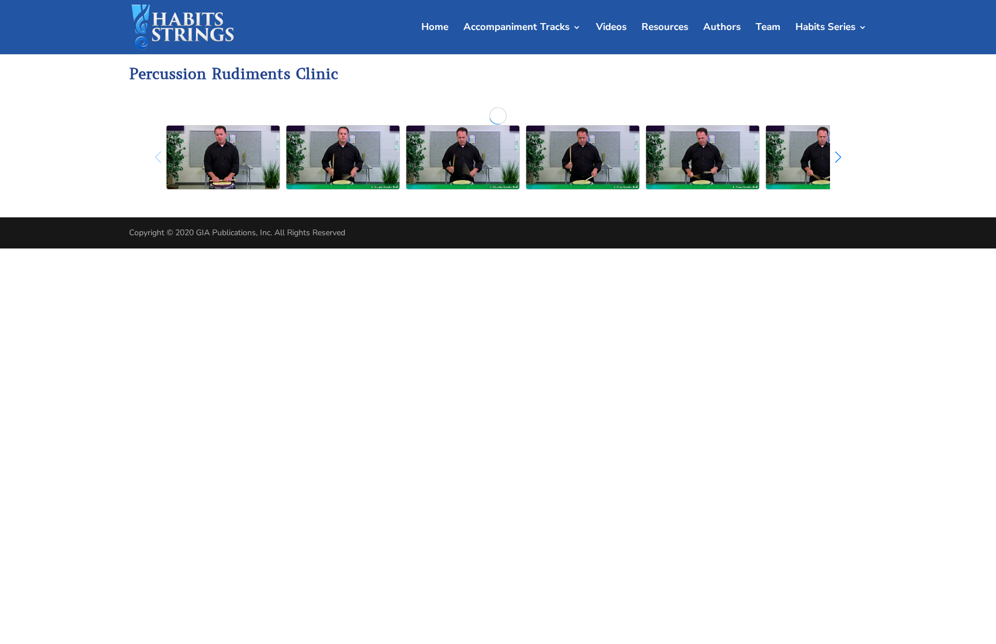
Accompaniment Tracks (516, 28)
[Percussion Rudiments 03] (583, 157)
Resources (665, 28)
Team (768, 28)
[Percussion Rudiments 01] (343, 157)
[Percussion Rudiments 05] (822, 157)
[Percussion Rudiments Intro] (223, 157)
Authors (722, 28)
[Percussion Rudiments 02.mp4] (463, 157)
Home (434, 28)
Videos (611, 28)
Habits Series (825, 28)
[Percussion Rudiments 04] (703, 157)
